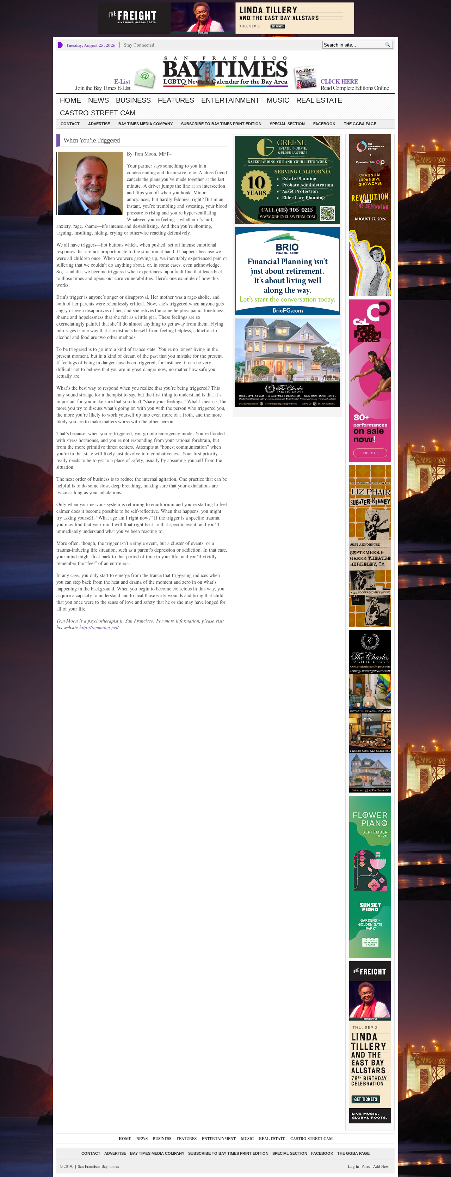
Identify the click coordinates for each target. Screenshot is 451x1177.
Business (133, 100)
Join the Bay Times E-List (102, 88)
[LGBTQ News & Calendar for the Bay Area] (225, 71)
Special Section (287, 124)
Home (70, 100)
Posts (366, 1166)
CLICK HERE (339, 81)
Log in (353, 1166)
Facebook (324, 124)
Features (176, 100)
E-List (122, 81)
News (98, 100)
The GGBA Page (360, 124)
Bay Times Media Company (145, 124)
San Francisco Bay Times (96, 1166)
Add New (381, 1166)
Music (278, 100)
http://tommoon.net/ (99, 627)
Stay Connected (139, 45)
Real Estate (319, 100)
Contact (70, 124)
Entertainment (230, 100)
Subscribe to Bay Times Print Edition (221, 124)
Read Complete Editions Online (355, 88)
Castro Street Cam (98, 113)
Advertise (99, 124)
